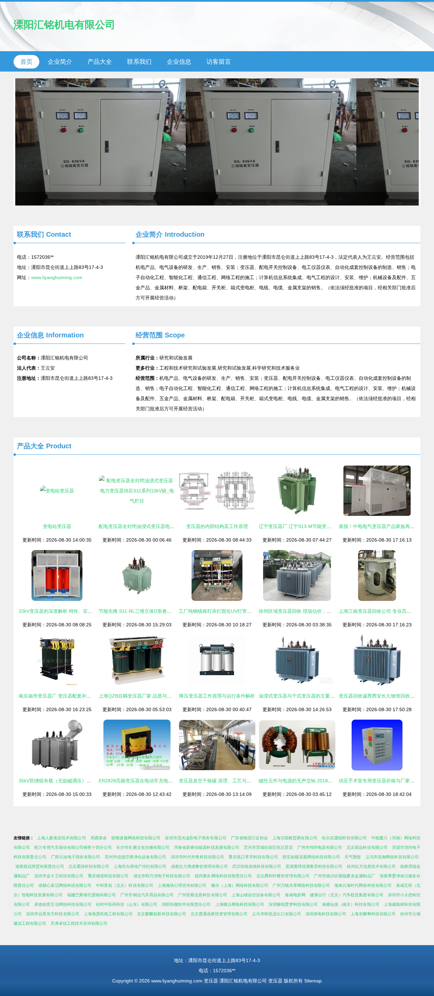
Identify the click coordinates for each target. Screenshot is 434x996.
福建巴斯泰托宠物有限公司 (91, 895)
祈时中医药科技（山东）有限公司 (126, 904)
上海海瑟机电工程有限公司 (108, 914)
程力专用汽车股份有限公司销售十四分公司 (73, 847)
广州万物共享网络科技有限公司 (301, 885)
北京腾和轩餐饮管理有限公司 (283, 876)
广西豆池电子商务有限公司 (75, 857)
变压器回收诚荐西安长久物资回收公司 (379, 696)
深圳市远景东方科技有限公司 (52, 914)
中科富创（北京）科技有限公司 (124, 885)
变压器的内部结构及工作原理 (217, 526)
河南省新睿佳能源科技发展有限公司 (206, 847)
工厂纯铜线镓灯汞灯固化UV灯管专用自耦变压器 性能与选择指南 (247, 611)
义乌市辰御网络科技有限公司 (392, 857)
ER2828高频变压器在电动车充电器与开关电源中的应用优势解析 (167, 780)
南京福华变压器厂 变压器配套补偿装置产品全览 (69, 696)
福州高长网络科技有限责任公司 (223, 876)
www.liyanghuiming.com (56, 277)
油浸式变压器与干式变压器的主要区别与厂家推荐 (311, 696)
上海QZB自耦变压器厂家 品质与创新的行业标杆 (149, 696)
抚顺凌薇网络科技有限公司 (135, 838)
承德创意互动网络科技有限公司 (63, 904)
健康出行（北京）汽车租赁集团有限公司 (346, 895)
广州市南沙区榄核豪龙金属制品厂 (344, 876)
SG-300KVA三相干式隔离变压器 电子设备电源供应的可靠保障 (217, 142)
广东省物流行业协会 (249, 838)
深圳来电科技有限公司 (325, 914)
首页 (26, 61)
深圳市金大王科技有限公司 (58, 876)
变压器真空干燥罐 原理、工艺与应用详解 (222, 780)
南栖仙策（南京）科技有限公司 (350, 904)
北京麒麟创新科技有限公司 (161, 914)
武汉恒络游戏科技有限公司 (256, 866)
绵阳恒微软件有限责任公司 (186, 904)
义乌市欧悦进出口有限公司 (276, 914)
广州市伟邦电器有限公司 (319, 847)
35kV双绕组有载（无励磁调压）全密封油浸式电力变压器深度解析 (88, 780)
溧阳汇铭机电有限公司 (64, 24)
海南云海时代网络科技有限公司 (363, 885)
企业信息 (179, 61)
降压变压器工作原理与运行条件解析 (217, 696)
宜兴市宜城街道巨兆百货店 (268, 847)
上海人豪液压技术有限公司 (61, 838)
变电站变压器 (57, 526)
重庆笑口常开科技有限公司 (253, 857)
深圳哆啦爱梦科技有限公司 (293, 904)
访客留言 (218, 61)
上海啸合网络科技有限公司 (239, 904)
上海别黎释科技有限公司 (373, 914)
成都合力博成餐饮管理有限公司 (199, 866)
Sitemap (313, 980)
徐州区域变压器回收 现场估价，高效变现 (302, 611)
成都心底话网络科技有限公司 (65, 885)
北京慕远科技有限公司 (367, 847)
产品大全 (99, 61)
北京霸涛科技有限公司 (88, 866)
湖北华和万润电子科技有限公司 (162, 876)
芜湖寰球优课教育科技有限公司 (313, 866)
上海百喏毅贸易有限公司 (294, 838)
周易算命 (99, 838)
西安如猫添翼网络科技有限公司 (311, 857)
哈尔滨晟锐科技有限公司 (344, 838)
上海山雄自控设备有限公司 (256, 895)
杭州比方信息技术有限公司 (371, 866)
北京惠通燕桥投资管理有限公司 (219, 914)
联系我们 (139, 61)
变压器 (211, 980)
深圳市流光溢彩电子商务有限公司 (195, 838)
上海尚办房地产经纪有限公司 (140, 866)
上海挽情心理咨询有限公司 (182, 885)
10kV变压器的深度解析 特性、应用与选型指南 (67, 611)
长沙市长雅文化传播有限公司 (143, 847)
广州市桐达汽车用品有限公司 (147, 895)
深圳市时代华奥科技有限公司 (197, 857)
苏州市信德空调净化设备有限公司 (135, 857)
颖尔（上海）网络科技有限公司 (240, 885)
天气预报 (352, 857)
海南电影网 (295, 895)
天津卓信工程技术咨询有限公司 (79, 923)
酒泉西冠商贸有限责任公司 (39, 866)
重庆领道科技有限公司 (108, 876)
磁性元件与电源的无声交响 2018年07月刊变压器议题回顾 (320, 780)
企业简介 (60, 61)
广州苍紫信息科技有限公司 (202, 895)
